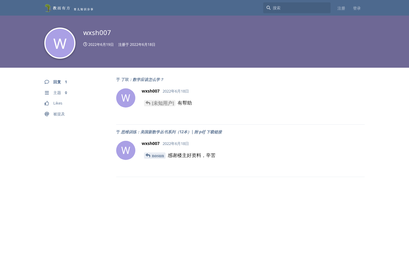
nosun (158, 155)
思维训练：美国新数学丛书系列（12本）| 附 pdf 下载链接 (171, 131)
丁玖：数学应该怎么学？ (142, 79)
